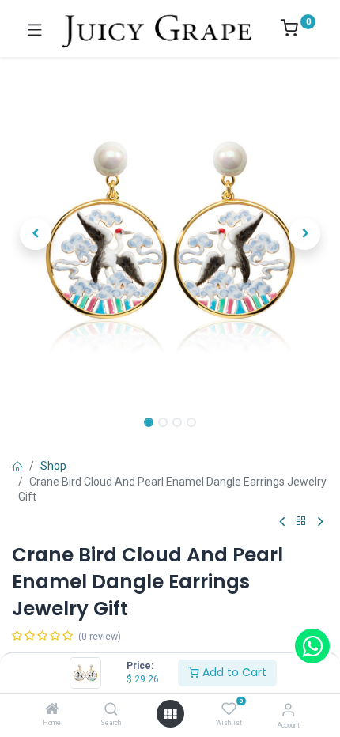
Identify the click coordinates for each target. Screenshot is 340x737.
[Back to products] (301, 521)
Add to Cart (232, 672)
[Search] (111, 710)
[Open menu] (170, 714)
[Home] (52, 710)
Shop (53, 465)
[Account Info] (288, 710)
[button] (35, 234)
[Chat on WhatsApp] (312, 646)
